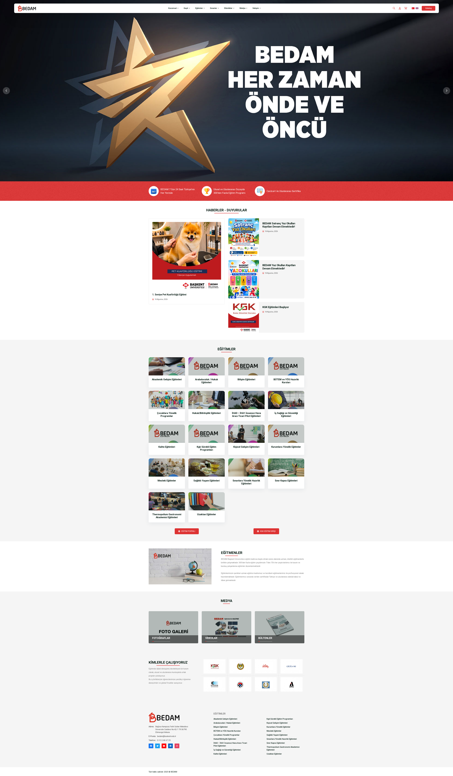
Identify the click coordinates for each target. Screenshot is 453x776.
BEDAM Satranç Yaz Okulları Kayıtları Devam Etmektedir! (278, 225)
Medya (242, 8)
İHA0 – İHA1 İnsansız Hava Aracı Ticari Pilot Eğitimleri (246, 414)
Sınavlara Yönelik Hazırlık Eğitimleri (246, 482)
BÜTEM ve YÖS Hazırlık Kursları (286, 381)
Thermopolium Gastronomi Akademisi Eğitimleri (166, 516)
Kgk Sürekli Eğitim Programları (206, 448)
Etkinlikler (228, 8)
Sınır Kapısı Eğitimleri (286, 480)
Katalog (428, 8)
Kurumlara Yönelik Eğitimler (286, 446)
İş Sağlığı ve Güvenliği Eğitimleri (286, 414)
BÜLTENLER (265, 638)
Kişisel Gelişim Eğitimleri (246, 446)
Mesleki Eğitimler (167, 480)
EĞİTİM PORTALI (188, 531)
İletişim (256, 8)
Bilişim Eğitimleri (246, 379)
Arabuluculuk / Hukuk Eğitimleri (206, 381)
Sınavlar (213, 8)
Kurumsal (172, 8)
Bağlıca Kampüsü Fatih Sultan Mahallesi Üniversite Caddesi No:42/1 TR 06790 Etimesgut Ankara (171, 729)
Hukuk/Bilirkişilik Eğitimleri (206, 413)
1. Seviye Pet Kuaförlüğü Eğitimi (169, 294)
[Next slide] (446, 90)
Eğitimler (199, 8)
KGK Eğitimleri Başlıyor (275, 307)
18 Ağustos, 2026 (161, 299)
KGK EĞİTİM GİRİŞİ (268, 531)
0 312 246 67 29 (164, 740)
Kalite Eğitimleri (166, 446)
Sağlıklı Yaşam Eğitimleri (206, 480)
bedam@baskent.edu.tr (166, 736)
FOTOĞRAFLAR (161, 638)
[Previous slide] (6, 90)
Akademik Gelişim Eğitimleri (167, 379)
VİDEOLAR (211, 638)
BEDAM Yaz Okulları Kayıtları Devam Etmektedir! (279, 267)
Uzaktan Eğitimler (206, 514)
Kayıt (186, 8)
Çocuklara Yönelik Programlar (167, 414)
